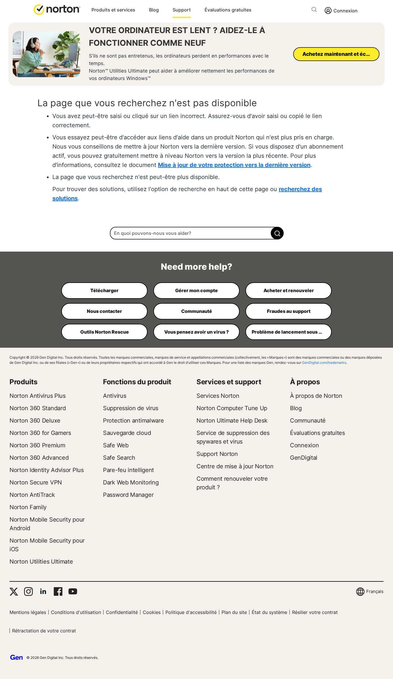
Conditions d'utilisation (76, 612)
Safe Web (116, 445)
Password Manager (128, 494)
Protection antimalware (133, 420)
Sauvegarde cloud (127, 432)
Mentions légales (27, 612)
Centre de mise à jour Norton (235, 466)
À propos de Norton (316, 395)
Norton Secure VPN (35, 482)
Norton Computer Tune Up (232, 408)
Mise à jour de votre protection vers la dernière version (234, 164)
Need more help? (196, 266)
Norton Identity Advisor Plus (46, 470)
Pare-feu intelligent (128, 470)
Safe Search (119, 457)
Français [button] (375, 591)
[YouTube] (72, 591)
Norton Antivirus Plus (37, 395)
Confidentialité (122, 612)
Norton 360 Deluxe (34, 420)
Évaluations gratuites (228, 10)
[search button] (315, 10)
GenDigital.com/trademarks (324, 362)
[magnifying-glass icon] (277, 233)
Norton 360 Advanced (38, 457)
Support (182, 10)
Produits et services (113, 10)
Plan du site (234, 612)
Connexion (345, 11)
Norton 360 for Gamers (40, 432)
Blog (154, 10)
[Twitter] (13, 592)
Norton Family (28, 507)
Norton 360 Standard (37, 408)
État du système (269, 612)
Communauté (308, 420)
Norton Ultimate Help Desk (232, 420)
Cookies (152, 612)
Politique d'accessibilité (191, 612)
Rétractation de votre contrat (44, 631)
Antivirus (114, 395)
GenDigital (303, 457)
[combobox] (196, 233)
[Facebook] (58, 591)
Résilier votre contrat (315, 612)
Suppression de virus (130, 408)
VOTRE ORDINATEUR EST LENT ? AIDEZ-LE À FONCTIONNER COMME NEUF (177, 36)
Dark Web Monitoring (131, 482)
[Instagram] (28, 591)
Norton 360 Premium (37, 445)
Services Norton (218, 395)
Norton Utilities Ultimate (41, 561)
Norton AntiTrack (32, 494)
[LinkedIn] (43, 591)
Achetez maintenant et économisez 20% (340, 54)
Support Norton (217, 453)
